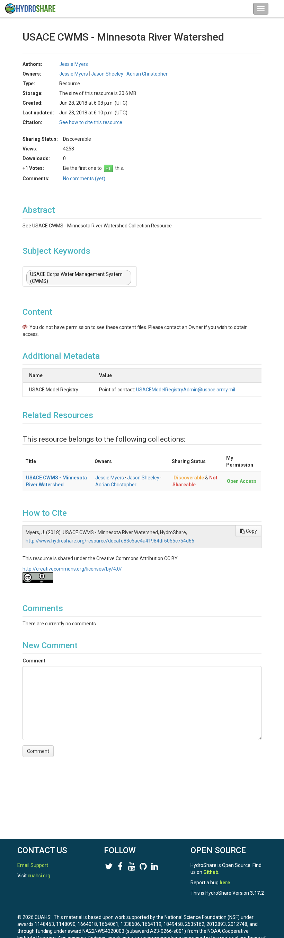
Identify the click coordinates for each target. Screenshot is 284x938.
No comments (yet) (84, 178)
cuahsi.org (39, 875)
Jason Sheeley (143, 477)
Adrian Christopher (115, 484)
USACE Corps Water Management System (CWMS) (76, 277)
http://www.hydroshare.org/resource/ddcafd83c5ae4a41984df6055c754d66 (110, 541)
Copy (251, 531)
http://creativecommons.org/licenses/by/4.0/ (72, 569)
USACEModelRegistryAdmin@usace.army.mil (185, 389)
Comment (34, 660)
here (225, 882)
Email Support (32, 865)
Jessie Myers (109, 477)
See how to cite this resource (90, 122)
